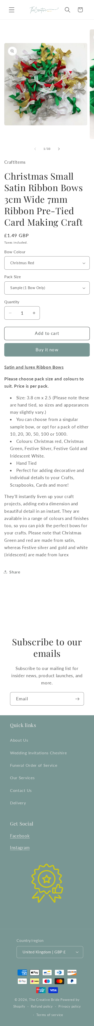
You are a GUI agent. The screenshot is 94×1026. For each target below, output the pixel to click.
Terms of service (49, 1015)
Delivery (18, 802)
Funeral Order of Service (33, 765)
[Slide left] (35, 148)
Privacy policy (69, 1006)
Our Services (22, 777)
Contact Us (21, 790)
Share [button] (14, 571)
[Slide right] (58, 148)
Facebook (20, 835)
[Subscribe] (77, 699)
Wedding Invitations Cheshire (38, 752)
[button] (11, 9)
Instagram (20, 847)
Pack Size (12, 276)
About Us (19, 740)
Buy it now (47, 349)
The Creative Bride (44, 1000)
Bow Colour (15, 252)
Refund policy (42, 1006)
